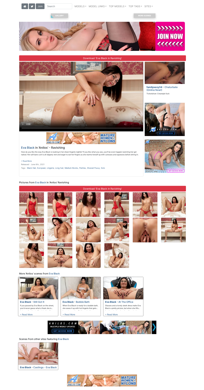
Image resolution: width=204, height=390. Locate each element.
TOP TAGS (134, 6)
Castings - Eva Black (45, 367)
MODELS (80, 6)
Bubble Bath (83, 301)
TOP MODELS (116, 6)
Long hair (59, 168)
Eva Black (27, 147)
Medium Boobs (71, 168)
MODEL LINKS (97, 6)
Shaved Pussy (93, 168)
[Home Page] (25, 5)
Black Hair (31, 168)
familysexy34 (154, 87)
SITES (147, 6)
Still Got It (38, 301)
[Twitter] (32, 5)
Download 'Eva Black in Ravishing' (102, 58)
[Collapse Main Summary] (26, 161)
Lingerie (50, 168)
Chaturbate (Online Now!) (162, 88)
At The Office (125, 301)
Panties (82, 168)
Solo (103, 168)
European (41, 168)
